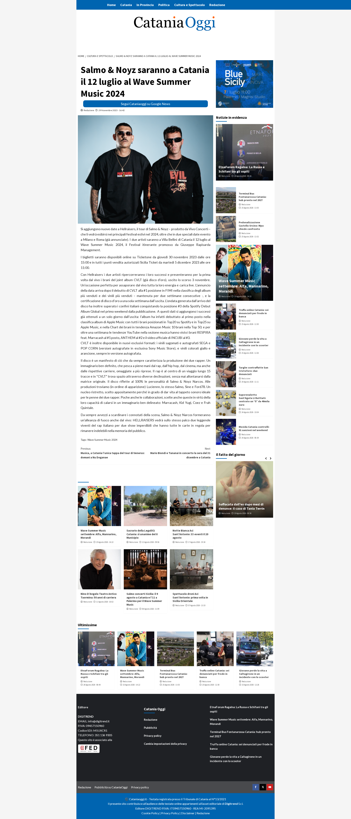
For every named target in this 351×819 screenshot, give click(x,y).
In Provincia (145, 5)
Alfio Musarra (227, 513)
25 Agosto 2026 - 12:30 (250, 324)
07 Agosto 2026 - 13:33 (196, 605)
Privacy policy (152, 735)
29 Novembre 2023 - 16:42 (112, 110)
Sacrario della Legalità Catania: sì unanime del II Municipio (142, 534)
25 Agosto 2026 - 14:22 (104, 542)
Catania (126, 5)
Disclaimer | (189, 813)
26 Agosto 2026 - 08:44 (242, 176)
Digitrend (231, 803)
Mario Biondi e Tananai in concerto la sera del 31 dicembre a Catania (180, 453)
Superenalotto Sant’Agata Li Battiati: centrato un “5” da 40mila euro (254, 399)
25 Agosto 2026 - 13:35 (250, 207)
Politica (164, 5)
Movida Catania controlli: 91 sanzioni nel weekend (254, 428)
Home (111, 5)
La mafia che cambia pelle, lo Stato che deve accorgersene (245, 506)
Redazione (217, 5)
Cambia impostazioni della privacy (165, 743)
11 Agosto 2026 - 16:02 (104, 601)
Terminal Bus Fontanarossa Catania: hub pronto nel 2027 (252, 197)
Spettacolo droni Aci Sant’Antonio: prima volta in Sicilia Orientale (190, 597)
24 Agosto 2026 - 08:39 (250, 437)
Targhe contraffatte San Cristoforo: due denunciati (253, 371)
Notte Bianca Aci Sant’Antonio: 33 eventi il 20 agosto (190, 534)
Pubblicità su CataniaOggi (111, 787)
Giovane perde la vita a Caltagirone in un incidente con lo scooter (253, 342)
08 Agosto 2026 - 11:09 (150, 609)
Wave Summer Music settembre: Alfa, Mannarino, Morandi (98, 534)
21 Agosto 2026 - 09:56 (150, 542)
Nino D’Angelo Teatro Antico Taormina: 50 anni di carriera (99, 595)
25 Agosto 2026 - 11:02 (250, 236)
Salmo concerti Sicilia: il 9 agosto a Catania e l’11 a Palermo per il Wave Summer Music (144, 599)
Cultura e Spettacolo (189, 5)
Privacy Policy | (171, 813)
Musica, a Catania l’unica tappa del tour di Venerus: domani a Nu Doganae (113, 453)
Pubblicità (150, 727)
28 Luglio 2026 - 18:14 (245, 513)
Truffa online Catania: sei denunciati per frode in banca (254, 313)
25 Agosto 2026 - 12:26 (250, 353)
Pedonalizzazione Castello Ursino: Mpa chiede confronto (251, 226)
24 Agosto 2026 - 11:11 (250, 381)
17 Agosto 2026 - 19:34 (196, 542)
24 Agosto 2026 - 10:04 (250, 412)
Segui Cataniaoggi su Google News (145, 104)
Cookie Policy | (151, 813)
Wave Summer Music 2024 (102, 439)
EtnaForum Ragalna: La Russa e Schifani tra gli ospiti (242, 169)
